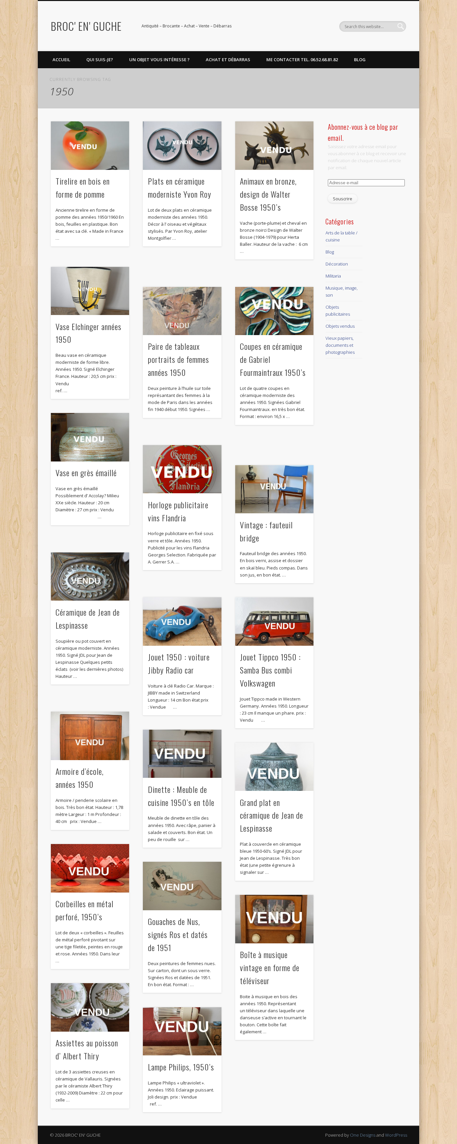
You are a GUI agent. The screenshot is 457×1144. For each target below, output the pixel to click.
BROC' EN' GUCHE (86, 26)
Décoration (337, 264)
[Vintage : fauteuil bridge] (274, 489)
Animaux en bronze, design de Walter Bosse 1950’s (268, 194)
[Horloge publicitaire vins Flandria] (182, 469)
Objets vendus (340, 326)
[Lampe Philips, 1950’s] (182, 1031)
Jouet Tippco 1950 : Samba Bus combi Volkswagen (270, 670)
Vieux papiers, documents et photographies (340, 345)
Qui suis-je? (99, 60)
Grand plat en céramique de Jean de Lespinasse (271, 815)
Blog (360, 60)
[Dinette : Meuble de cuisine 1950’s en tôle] (182, 754)
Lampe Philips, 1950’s (181, 1067)
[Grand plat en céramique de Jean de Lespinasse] (274, 767)
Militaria (333, 276)
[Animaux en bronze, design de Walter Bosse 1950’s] (274, 145)
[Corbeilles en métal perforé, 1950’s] (90, 868)
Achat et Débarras (228, 60)
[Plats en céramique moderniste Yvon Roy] (182, 145)
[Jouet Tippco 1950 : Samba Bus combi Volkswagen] (274, 621)
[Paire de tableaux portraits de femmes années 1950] (182, 311)
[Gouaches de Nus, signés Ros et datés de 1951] (182, 886)
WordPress (396, 1135)
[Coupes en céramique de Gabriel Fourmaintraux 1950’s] (274, 311)
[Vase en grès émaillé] (90, 437)
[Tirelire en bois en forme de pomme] (90, 145)
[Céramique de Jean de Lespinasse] (90, 576)
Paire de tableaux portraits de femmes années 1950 (178, 359)
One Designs (362, 1135)
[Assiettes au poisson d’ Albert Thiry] (90, 1007)
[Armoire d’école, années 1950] (90, 736)
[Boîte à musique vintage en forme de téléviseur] (274, 919)
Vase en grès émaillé (86, 472)
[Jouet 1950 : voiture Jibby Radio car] (182, 621)
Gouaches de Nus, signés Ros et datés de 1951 (178, 934)
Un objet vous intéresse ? (159, 60)
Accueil (61, 60)
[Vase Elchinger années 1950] (90, 291)
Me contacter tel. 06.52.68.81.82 (302, 60)
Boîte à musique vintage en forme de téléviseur (269, 967)
